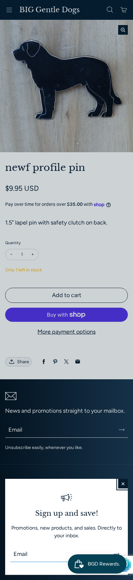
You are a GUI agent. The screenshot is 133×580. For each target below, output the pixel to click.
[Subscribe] (116, 554)
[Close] (123, 483)
